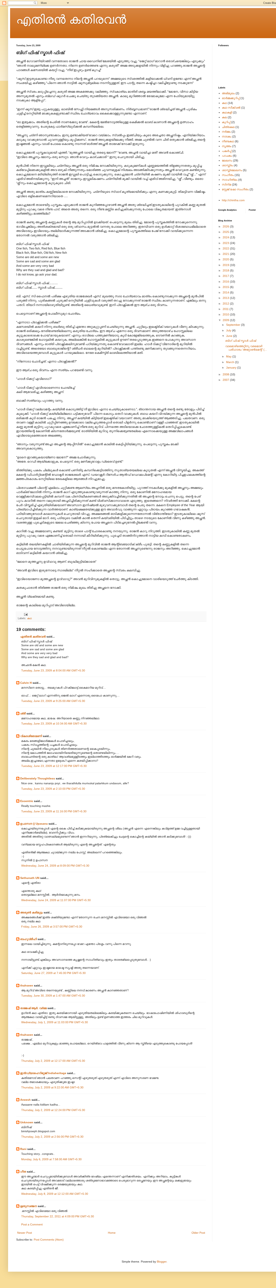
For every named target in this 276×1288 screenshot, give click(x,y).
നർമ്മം (226, 131)
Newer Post (24, 1232)
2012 (226, 303)
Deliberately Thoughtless (37, 778)
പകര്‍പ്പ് (226, 151)
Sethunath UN (29, 878)
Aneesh (25, 1099)
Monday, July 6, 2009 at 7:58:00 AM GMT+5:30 (51, 1159)
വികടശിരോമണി (31, 736)
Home (112, 1232)
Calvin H (26, 682)
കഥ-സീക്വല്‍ (231, 107)
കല (224, 117)
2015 (226, 287)
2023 (226, 243)
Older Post (198, 1232)
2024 (226, 237)
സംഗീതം (228, 175)
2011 (226, 309)
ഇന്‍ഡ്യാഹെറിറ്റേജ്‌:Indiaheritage (43, 1073)
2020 (226, 259)
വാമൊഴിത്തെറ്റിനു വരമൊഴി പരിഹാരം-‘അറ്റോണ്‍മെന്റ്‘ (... (246, 348)
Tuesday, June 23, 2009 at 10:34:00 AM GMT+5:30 (54, 723)
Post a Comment (32, 1224)
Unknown (26, 1122)
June (229, 335)
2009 (226, 320)
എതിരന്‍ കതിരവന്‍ (71, 19)
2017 (226, 275)
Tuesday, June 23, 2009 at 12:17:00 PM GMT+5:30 (54, 766)
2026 (226, 226)
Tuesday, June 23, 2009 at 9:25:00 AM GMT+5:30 (53, 701)
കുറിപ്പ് (226, 122)
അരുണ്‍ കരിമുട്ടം (31, 912)
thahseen (26, 985)
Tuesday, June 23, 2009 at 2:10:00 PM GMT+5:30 (53, 788)
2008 (226, 374)
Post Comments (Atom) (49, 1239)
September (233, 324)
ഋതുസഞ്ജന (28, 1206)
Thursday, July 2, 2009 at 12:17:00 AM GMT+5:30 (53, 1060)
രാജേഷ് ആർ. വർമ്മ (33, 1008)
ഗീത (23, 1171)
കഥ (29, 618)
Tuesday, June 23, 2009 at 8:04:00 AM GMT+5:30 (53, 670)
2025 (226, 232)
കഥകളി (227, 112)
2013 (226, 297)
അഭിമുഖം (228, 93)
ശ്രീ (23, 713)
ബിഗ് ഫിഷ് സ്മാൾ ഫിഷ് (240, 340)
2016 (226, 281)
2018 (226, 270)
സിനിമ (226, 184)
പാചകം (227, 155)
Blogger (161, 1261)
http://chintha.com (233, 200)
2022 (226, 248)
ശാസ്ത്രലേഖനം (232, 170)
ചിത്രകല (228, 127)
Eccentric (26, 801)
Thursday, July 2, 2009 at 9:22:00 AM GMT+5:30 (52, 1087)
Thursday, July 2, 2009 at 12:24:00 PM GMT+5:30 (53, 1110)
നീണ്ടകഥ (228, 141)
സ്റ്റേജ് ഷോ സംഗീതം (235, 189)
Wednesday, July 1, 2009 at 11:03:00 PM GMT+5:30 (54, 1022)
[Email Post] (25, 614)
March (230, 362)
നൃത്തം (226, 146)
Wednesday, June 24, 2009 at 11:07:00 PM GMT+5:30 (56, 900)
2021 (226, 254)
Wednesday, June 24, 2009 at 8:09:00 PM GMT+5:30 (55, 865)
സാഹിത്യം (229, 179)
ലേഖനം (227, 160)
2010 (226, 314)
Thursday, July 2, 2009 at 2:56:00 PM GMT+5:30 (52, 1136)
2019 (226, 265)
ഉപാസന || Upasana (34, 823)
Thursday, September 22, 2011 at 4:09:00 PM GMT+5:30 (57, 1216)
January (231, 367)
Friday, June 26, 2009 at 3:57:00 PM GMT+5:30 (51, 926)
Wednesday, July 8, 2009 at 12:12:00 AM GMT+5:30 (54, 1193)
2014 (226, 292)
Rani (23, 1149)
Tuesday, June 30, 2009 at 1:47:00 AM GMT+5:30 (53, 995)
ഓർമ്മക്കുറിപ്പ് (231, 98)
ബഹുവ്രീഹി (28, 939)
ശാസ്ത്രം (227, 165)
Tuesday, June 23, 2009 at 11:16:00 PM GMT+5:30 (53, 811)
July (229, 330)
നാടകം (226, 136)
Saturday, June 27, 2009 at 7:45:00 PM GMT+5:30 (53, 973)
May (229, 356)
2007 (226, 379)
